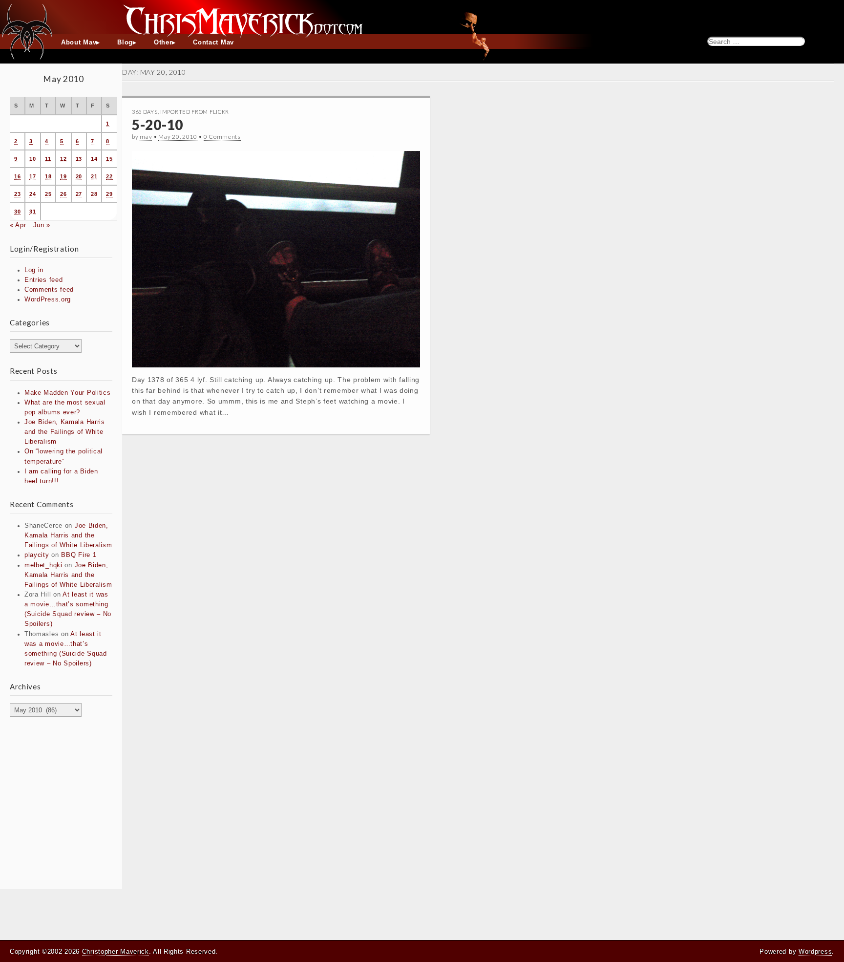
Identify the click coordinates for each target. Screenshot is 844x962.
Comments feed (49, 289)
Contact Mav (213, 42)
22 (109, 176)
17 (32, 176)
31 (32, 211)
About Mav (78, 42)
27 (79, 194)
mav (146, 136)
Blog (125, 42)
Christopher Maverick (115, 951)
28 (94, 194)
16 (17, 176)
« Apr (18, 225)
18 (48, 176)
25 (48, 194)
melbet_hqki (43, 565)
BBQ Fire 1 (78, 555)
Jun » (42, 225)
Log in (33, 270)
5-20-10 (157, 124)
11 (48, 159)
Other (163, 42)
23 (17, 194)
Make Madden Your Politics (67, 392)
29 (109, 194)
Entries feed (43, 280)
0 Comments (222, 136)
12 (63, 159)
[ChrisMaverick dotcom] (422, 17)
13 (79, 159)
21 (94, 176)
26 (63, 194)
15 (109, 159)
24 (32, 194)
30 (17, 211)
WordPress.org (47, 299)
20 (79, 176)
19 (63, 176)
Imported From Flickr (194, 111)
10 (32, 159)
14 (94, 159)
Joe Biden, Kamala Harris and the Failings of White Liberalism (64, 432)
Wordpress (815, 951)
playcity (36, 555)
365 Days (145, 111)
